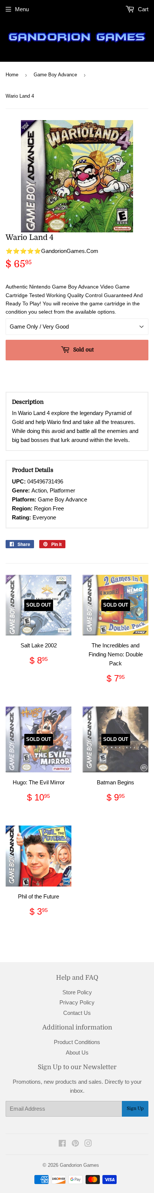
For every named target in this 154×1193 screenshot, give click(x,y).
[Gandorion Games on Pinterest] (75, 1144)
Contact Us (77, 1013)
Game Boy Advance (55, 74)
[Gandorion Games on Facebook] (62, 1144)
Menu (22, 9)
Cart (142, 9)
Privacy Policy (77, 1002)
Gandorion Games (79, 1165)
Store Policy (77, 992)
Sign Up (135, 1108)
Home (12, 74)
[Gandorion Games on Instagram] (88, 1144)
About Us (77, 1052)
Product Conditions (77, 1042)
